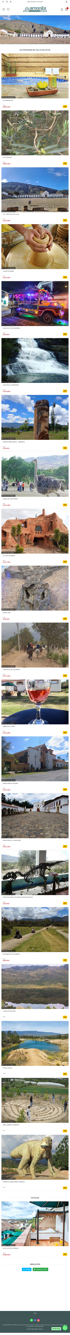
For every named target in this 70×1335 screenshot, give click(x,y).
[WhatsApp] (3, 1)
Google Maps (41, 1269)
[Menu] (3, 9)
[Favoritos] (8, 9)
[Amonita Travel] (35, 9)
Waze (27, 1269)
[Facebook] (7, 1)
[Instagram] (10, 1)
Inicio (35, 1313)
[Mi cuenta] (67, 1)
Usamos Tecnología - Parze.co (35, 1329)
